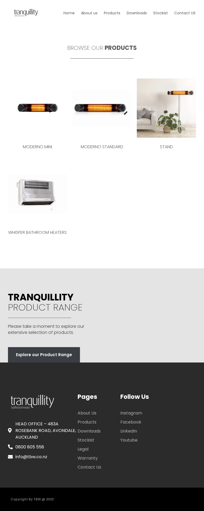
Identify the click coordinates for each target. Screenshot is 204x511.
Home (69, 13)
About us (89, 13)
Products (112, 13)
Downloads (137, 13)
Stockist (160, 13)
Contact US (185, 13)
